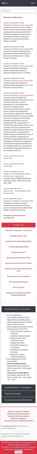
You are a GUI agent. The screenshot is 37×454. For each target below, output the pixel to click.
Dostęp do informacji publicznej (18, 416)
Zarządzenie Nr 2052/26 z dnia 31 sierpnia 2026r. (18, 80)
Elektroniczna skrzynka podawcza (18, 414)
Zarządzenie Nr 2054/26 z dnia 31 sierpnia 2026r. (18, 25)
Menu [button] (6, 3)
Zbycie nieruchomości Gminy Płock (18, 258)
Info (33, 3)
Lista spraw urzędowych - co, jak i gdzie (18, 230)
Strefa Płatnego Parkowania (18, 282)
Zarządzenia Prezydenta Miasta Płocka (18, 241)
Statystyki (26, 411)
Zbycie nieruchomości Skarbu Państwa (18, 263)
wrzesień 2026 (7, 158)
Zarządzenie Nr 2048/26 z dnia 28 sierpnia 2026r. (18, 201)
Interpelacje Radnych (18, 252)
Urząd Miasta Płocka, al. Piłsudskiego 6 (18, 387)
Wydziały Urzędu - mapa (18, 236)
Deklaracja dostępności (18, 418)
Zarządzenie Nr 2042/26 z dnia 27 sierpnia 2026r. (18, 95)
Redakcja (18, 411)
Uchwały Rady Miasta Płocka (18, 247)
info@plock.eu (17, 315)
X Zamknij (19, 452)
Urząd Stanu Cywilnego (13, 394)
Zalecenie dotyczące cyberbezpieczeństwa (18, 421)
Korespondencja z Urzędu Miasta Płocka (18, 400)
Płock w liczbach (18, 287)
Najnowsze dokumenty (12, 17)
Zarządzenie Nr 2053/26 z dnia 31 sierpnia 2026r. (18, 66)
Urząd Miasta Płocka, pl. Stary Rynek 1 (18, 309)
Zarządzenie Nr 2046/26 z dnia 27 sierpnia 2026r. (18, 49)
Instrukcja (11, 411)
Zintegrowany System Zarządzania (18, 276)
